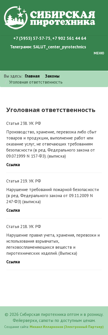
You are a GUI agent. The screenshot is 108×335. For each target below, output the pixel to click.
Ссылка (13, 164)
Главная (32, 76)
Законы (52, 76)
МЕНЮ (98, 53)
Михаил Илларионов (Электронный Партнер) (67, 326)
